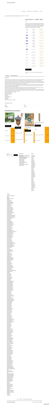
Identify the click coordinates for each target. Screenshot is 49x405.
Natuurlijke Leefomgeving (10, 376)
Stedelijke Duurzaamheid (10, 386)
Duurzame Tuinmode (9, 240)
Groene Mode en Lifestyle (10, 331)
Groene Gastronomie (9, 305)
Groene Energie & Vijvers (10, 297)
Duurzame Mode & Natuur (10, 232)
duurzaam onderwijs (21, 163)
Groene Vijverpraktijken (10, 353)
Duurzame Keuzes (9, 226)
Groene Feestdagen (9, 303)
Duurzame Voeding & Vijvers (10, 242)
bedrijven (8, 197)
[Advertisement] (32, 6)
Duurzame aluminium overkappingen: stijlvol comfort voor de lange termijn (24, 157)
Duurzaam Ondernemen (10, 211)
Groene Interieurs (9, 317)
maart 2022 (32, 190)
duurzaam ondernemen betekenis (23, 162)
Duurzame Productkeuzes (10, 235)
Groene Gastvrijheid (9, 306)
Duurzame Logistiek (9, 228)
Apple (25, 105)
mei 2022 (32, 189)
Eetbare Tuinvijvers (9, 261)
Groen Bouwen (8, 273)
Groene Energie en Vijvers (10, 298)
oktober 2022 (33, 186)
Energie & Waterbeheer (9, 263)
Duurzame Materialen (9, 229)
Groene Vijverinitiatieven (10, 350)
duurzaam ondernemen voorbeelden (23, 164)
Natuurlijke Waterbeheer (10, 379)
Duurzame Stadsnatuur (9, 236)
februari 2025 (33, 161)
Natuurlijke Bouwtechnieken (10, 375)
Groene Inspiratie (9, 315)
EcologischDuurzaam (11, 2)
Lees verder (38, 27)
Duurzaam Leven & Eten (10, 207)
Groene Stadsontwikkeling (10, 338)
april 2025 (32, 159)
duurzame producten (9, 234)
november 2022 (33, 185)
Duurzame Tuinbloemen (10, 237)
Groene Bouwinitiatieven (10, 282)
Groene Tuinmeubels (9, 348)
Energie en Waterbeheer (10, 265)
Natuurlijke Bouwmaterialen (10, 374)
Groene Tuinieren (9, 346)
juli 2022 (32, 188)
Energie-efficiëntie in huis (10, 269)
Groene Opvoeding (9, 333)
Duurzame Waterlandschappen (10, 245)
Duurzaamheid (23, 11)
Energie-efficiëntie (9, 268)
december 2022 (33, 184)
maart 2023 (32, 181)
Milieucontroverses (9, 370)
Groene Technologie (9, 340)
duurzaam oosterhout (21, 159)
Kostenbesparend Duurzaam (10, 367)
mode (7, 372)
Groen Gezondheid (9, 274)
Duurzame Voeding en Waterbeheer (11, 243)
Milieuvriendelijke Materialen (10, 371)
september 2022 (33, 187)
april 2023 (32, 180)
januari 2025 (32, 162)
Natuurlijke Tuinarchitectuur (10, 377)
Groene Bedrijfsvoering (9, 277)
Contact (41, 11)
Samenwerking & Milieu (9, 384)
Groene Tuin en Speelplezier (10, 343)
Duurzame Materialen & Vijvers (10, 230)
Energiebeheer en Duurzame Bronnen (11, 270)
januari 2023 (32, 183)
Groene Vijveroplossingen (10, 352)
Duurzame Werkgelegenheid (10, 246)
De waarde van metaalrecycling (23, 158)
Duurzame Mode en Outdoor (10, 233)
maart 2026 (32, 155)
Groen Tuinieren (9, 276)
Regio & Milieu (8, 383)
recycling (8, 382)
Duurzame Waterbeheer (10, 244)
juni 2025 (32, 157)
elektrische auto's (9, 262)
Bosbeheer (8, 199)
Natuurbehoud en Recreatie (10, 373)
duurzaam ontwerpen (21, 160)
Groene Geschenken (9, 309)
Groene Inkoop (8, 313)
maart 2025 (32, 160)
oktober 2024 (33, 165)
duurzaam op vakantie (22, 161)
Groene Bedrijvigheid (9, 278)
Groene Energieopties (9, 301)
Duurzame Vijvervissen (9, 241)
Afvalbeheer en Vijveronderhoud (11, 195)
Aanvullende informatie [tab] (14, 75)
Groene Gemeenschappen (10, 308)
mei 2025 (32, 158)
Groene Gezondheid (9, 310)
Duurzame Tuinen (9, 238)
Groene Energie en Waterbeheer (11, 299)
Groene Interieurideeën (9, 316)
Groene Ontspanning (9, 332)
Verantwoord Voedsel (9, 388)
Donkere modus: (46, 404)
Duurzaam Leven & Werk (10, 208)
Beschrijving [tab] (7, 75)
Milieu (7, 369)
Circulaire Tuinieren (9, 200)
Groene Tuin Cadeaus (9, 342)
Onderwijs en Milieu (9, 381)
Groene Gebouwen (9, 307)
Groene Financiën (9, 304)
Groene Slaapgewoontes (10, 335)
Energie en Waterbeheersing (10, 266)
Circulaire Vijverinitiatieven (10, 202)
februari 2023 (33, 182)
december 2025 (33, 156)
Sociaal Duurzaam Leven (10, 385)
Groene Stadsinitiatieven (10, 337)
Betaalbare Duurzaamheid (10, 198)
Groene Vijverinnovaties (10, 351)
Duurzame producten (35, 11)
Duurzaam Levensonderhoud (10, 209)
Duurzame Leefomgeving (10, 227)
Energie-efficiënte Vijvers (10, 267)
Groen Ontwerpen (9, 275)
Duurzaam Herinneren (9, 205)
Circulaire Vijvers (9, 204)
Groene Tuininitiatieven (9, 347)
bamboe (8, 196)
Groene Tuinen (8, 344)
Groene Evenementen (9, 302)
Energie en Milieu (9, 264)
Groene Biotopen (9, 280)
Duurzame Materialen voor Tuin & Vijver (11, 231)
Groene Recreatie (9, 334)
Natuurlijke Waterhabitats (10, 380)
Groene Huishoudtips (9, 311)
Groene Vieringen (9, 349)
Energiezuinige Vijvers (9, 271)
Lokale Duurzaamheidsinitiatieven (11, 368)
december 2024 (33, 163)
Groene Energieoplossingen (10, 300)
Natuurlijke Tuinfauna (9, 378)
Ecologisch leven (29, 11)
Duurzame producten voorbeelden (36, 72)
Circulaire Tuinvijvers (9, 201)
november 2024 (33, 164)
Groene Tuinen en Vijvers (10, 345)
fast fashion (8, 272)
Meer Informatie (41, 29)
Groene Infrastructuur (9, 312)
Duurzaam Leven (9, 206)
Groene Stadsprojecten (9, 339)
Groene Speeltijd (9, 336)
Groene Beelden (9, 279)
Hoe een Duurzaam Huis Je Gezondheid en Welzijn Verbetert (24, 155)
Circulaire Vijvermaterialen (10, 203)
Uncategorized (8, 387)
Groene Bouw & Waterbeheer (10, 281)
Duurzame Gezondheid (9, 225)
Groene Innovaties (9, 314)
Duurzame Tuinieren (9, 239)
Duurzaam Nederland (9, 210)
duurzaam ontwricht (21, 165)
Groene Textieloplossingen (10, 341)
